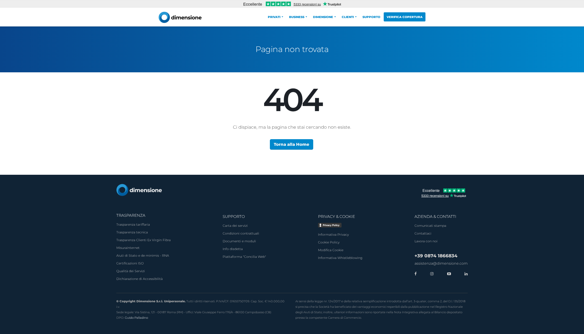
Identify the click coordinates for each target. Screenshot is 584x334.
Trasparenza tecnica (132, 232)
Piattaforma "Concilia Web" (244, 257)
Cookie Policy (328, 242)
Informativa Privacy (333, 234)
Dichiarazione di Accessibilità (139, 279)
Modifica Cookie (330, 250)
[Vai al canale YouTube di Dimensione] (448, 274)
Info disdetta (233, 249)
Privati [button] (274, 17)
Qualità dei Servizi (130, 271)
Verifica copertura (404, 17)
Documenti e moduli (239, 241)
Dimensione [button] (323, 17)
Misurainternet (128, 248)
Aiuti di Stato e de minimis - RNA (142, 255)
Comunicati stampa (430, 226)
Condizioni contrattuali (241, 233)
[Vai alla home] (139, 189)
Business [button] (296, 17)
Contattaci (423, 233)
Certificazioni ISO (130, 263)
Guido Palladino (136, 317)
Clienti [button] (348, 17)
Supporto (371, 17)
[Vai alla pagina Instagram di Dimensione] (430, 274)
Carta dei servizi (235, 226)
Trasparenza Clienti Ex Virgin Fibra (143, 240)
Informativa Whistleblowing (340, 258)
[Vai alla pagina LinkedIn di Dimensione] (465, 274)
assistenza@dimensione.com (441, 263)
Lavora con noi (426, 241)
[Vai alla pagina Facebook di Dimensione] (416, 274)
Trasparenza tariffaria (133, 224)
